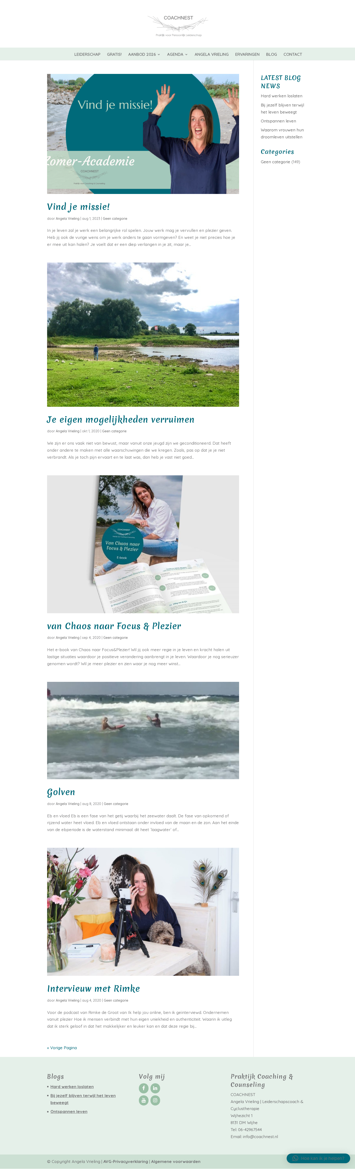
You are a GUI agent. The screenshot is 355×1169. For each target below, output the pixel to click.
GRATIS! (114, 55)
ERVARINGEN (247, 55)
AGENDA (175, 55)
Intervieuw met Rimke (93, 989)
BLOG (271, 55)
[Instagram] (155, 1100)
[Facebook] (144, 1088)
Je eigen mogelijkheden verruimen (121, 420)
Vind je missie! (78, 207)
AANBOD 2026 (142, 55)
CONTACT (293, 55)
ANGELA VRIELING (212, 55)
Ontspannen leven (278, 120)
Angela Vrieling (67, 218)
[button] (318, 1158)
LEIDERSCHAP (87, 55)
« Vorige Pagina (62, 1047)
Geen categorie (115, 218)
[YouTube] (144, 1100)
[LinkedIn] (155, 1088)
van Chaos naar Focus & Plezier (114, 626)
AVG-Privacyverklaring (126, 1161)
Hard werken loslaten (281, 95)
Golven (61, 792)
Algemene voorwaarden (175, 1161)
